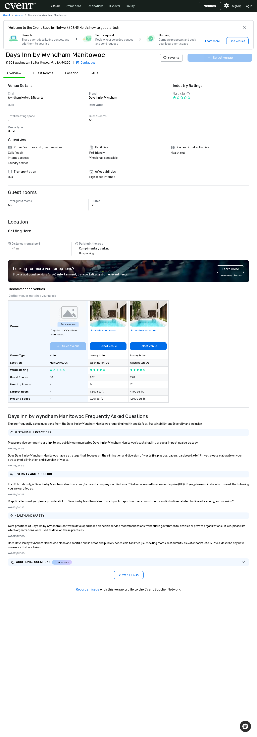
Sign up (237, 6)
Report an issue (87, 589)
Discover (114, 6)
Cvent (6, 15)
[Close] (245, 28)
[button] (245, 726)
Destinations (95, 6)
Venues (55, 6)
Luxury (130, 6)
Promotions (73, 6)
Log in (248, 6)
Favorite (173, 57)
